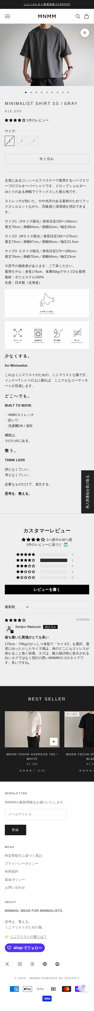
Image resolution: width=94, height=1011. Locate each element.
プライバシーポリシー (22, 863)
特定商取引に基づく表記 (23, 856)
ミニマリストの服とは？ (28, 936)
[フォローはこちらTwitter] (7, 964)
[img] (15, 620)
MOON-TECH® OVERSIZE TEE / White (32, 756)
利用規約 (11, 871)
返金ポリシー (15, 879)
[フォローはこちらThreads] (32, 964)
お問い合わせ (15, 887)
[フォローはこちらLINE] (44, 964)
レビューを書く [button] (47, 589)
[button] (16, 120)
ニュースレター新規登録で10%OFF (47, 4)
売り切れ (47, 159)
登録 (15, 830)
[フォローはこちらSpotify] (57, 964)
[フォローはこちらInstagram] (19, 964)
